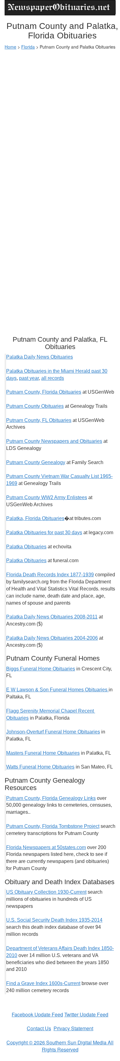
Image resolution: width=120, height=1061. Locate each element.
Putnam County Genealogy (35, 462)
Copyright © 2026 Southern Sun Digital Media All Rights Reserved (60, 1046)
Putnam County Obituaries (35, 406)
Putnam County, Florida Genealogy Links (51, 798)
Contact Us (39, 1028)
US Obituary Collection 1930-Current (46, 892)
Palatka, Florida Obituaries (35, 518)
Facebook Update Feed (37, 1014)
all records (52, 378)
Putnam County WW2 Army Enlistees (46, 497)
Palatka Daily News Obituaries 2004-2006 (52, 638)
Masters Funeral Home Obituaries (43, 753)
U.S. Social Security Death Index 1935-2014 (54, 920)
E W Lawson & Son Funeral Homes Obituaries (57, 689)
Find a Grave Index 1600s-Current (43, 983)
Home (10, 47)
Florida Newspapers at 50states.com (46, 847)
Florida (28, 47)
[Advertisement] (60, 116)
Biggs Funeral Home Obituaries (40, 668)
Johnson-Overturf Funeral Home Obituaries (53, 731)
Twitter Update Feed (86, 1014)
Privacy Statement (73, 1028)
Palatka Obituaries (26, 546)
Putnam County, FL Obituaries (38, 420)
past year (29, 378)
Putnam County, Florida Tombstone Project (52, 826)
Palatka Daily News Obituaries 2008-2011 (52, 616)
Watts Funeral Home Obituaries (40, 766)
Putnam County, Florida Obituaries (43, 392)
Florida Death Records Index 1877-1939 (50, 574)
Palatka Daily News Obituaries (39, 357)
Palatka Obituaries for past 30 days (44, 532)
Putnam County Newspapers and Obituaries (54, 441)
